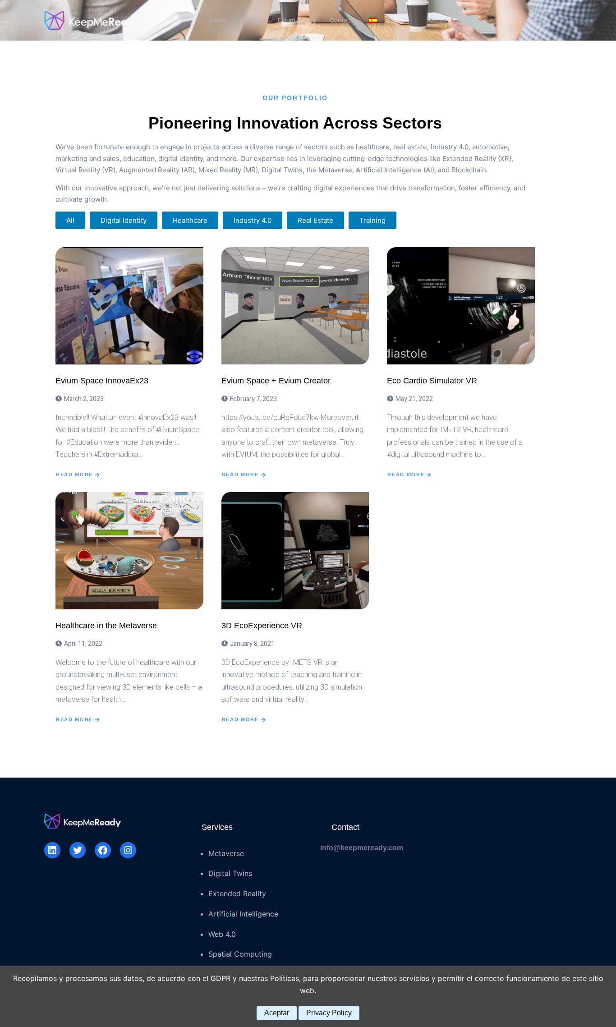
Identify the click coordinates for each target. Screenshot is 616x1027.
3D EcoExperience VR (261, 625)
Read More (74, 474)
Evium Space (297, 20)
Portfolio (252, 20)
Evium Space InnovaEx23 (101, 380)
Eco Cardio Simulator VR (432, 380)
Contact (341, 20)
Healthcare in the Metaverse (106, 625)
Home (217, 20)
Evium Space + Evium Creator (276, 380)
